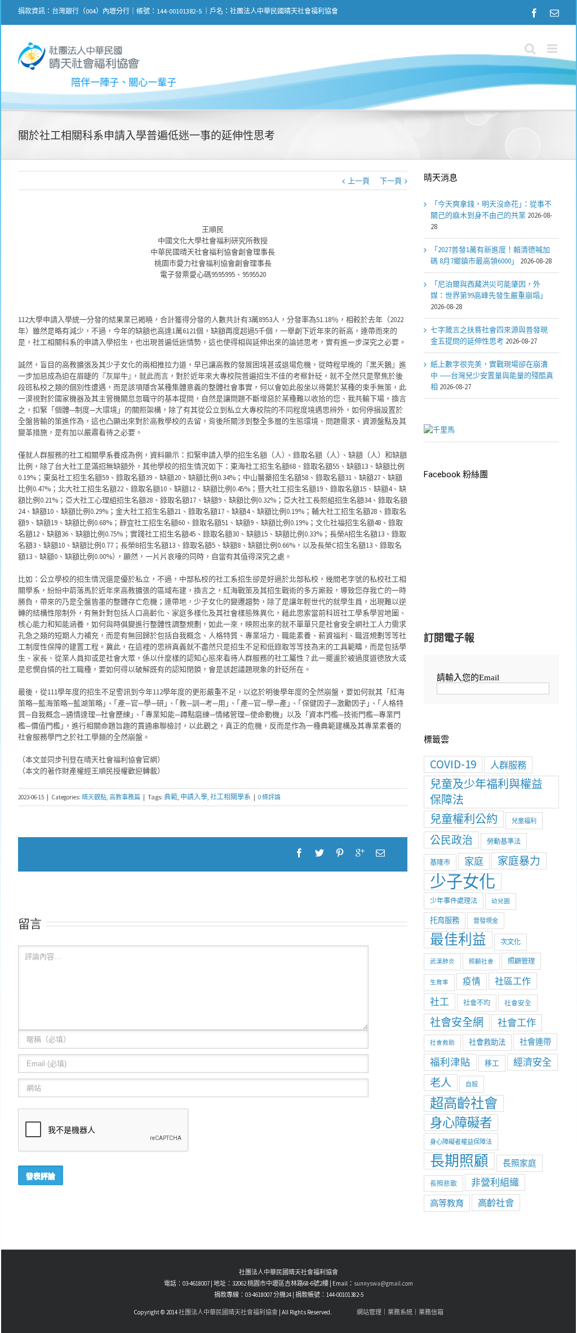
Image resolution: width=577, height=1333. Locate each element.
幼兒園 (500, 901)
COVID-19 (453, 764)
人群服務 (508, 765)
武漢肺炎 (442, 961)
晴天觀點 (94, 797)
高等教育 (447, 1203)
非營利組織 (495, 1182)
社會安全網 (456, 1022)
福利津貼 (450, 1062)
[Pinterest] (339, 852)
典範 (170, 797)
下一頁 (391, 181)
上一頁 (359, 181)
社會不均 (476, 1002)
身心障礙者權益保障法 (461, 1142)
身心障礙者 (461, 1122)
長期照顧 (459, 1160)
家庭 (473, 861)
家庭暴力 (519, 861)
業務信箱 (431, 1312)
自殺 (471, 1084)
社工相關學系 (230, 797)
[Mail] (554, 12)
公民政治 (451, 840)
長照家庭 (519, 1163)
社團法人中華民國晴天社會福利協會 (228, 1312)
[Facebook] (534, 12)
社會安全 (517, 1002)
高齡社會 (496, 1202)
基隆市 (440, 862)
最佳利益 (458, 939)
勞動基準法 (504, 841)
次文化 (510, 942)
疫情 (472, 981)
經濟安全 (532, 1062)
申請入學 (193, 797)
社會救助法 (487, 1042)
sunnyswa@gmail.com (383, 1283)
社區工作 (513, 981)
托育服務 (444, 920)
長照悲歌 (443, 1183)
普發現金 (485, 921)
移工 (492, 1063)
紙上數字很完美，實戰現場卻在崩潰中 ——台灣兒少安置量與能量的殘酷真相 (491, 375)
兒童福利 (524, 821)
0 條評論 (269, 797)
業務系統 (400, 1312)
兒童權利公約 (464, 819)
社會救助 (442, 1042)
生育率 (439, 982)
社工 (439, 1002)
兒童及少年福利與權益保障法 (486, 792)
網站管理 (369, 1312)
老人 (440, 1082)
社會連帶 (535, 1042)
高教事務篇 (124, 797)
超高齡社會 (464, 1103)
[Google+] (360, 852)
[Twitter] (319, 852)
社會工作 (517, 1023)
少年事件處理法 (453, 900)
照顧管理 (521, 961)
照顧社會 (481, 961)
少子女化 (462, 881)
